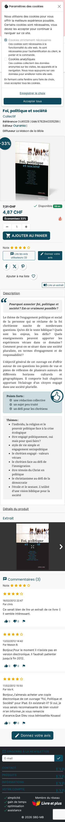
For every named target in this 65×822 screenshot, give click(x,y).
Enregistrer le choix (32, 93)
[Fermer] (59, 6)
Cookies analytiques (21, 59)
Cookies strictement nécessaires (29, 40)
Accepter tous (32, 101)
